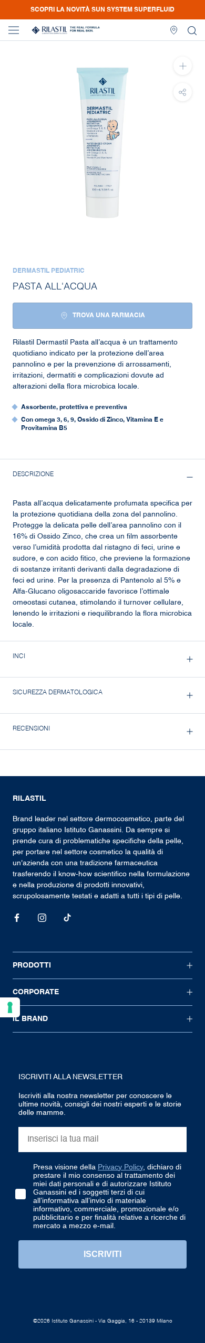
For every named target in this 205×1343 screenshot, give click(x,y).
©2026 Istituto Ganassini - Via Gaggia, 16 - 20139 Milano (102, 1321)
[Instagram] (42, 917)
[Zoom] (182, 66)
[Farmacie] (173, 30)
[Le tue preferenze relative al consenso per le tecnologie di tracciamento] (10, 1007)
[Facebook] (17, 917)
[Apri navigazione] (13, 30)
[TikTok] (67, 917)
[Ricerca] (192, 30)
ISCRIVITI (102, 1254)
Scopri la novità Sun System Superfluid (102, 10)
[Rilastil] (66, 30)
